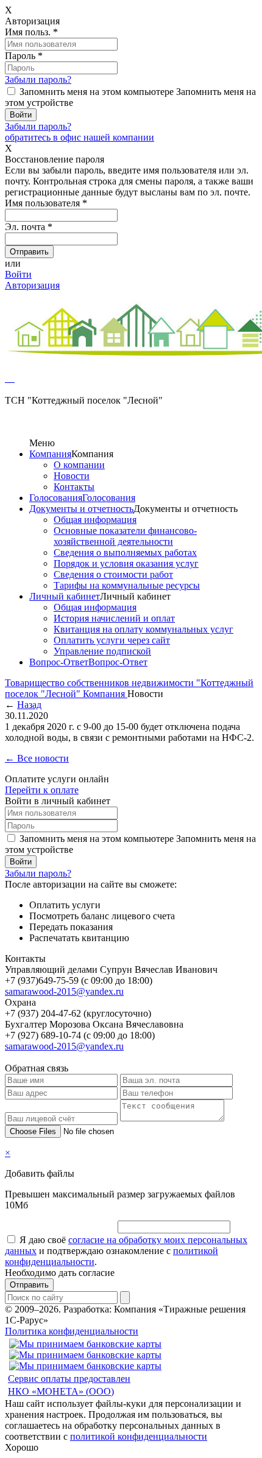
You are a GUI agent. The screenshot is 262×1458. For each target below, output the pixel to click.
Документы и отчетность (81, 508)
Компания (50, 454)
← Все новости (37, 758)
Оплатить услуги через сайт (112, 640)
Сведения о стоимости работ (113, 574)
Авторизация (32, 285)
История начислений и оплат (114, 618)
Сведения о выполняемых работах (125, 552)
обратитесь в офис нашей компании (79, 137)
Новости (72, 476)
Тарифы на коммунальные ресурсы (127, 585)
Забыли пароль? (38, 79)
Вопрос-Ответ (58, 662)
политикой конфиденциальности (138, 1436)
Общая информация (95, 519)
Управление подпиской (102, 651)
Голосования (55, 497)
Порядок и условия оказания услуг (126, 563)
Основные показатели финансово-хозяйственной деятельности (125, 536)
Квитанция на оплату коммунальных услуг (143, 629)
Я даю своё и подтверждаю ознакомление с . (126, 1251)
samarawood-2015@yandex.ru (64, 991)
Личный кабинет (64, 596)
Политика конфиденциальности (71, 1331)
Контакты (74, 487)
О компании (79, 465)
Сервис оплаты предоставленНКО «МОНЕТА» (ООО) (69, 1385)
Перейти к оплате (42, 790)
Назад (29, 704)
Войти (18, 274)
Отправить (29, 1284)
